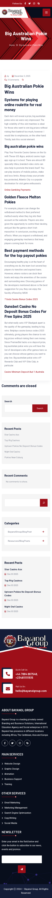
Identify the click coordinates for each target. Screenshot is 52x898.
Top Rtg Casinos (12, 440)
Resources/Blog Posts (19, 540)
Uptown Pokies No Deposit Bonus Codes (23, 446)
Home (12, 45)
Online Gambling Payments (17, 190)
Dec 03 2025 (12, 574)
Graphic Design (11, 768)
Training (8, 784)
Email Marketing (12, 802)
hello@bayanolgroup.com (31, 690)
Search (8, 401)
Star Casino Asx (11, 434)
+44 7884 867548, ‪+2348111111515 (27, 675)
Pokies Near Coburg (13, 457)
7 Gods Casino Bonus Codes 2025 (21, 299)
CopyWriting (10, 818)
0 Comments (13, 80)
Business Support (13, 779)
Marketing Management (15, 807)
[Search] (44, 503)
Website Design (12, 763)
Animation (9, 774)
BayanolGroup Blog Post (20, 531)
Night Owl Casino (12, 451)
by (8, 76)
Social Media (10, 823)
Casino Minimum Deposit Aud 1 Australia (24, 372)
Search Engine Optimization (17, 813)
